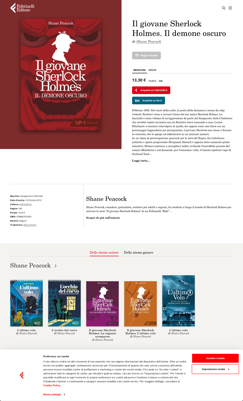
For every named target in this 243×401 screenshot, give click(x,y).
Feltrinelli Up (25, 204)
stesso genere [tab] (138, 252)
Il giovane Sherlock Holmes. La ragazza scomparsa (102, 333)
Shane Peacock (148, 41)
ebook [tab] (152, 70)
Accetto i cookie (215, 358)
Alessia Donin (29, 224)
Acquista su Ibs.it (152, 100)
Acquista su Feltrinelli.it (153, 90)
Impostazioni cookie (213, 369)
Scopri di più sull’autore (103, 218)
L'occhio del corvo (64, 330)
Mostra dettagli (52, 394)
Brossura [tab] (139, 70)
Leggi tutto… (141, 161)
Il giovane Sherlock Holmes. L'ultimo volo (140, 331)
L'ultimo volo (26, 330)
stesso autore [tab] (104, 252)
